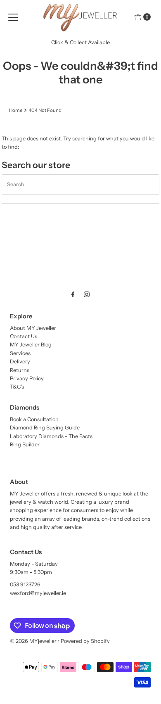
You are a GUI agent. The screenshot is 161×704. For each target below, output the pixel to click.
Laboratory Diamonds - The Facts (51, 436)
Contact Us (23, 336)
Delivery (20, 361)
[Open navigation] (13, 17)
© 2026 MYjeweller (33, 641)
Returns (19, 370)
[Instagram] (87, 294)
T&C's (17, 387)
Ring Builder (25, 444)
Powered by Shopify (85, 641)
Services (20, 353)
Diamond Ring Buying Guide (45, 427)
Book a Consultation (34, 419)
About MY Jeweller (33, 328)
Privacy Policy (27, 378)
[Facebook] (73, 294)
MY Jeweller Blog (31, 344)
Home (15, 110)
